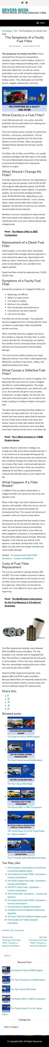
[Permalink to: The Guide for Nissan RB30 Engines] (21, 725)
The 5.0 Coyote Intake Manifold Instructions (26, 857)
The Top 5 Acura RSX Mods (20, 783)
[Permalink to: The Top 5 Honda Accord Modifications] (21, 749)
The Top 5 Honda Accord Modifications (24, 760)
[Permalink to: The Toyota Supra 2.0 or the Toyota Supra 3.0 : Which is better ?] (21, 819)
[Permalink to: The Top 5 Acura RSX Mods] (21, 772)
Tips (11, 930)
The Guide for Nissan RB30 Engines (23, 736)
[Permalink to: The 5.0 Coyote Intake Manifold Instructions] (21, 846)
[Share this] (7, 695)
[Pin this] (8, 702)
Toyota (34, 199)
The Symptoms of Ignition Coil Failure (24, 906)
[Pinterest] (22, 3)
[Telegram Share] (8, 705)
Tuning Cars (19, 930)
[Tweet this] (8, 699)
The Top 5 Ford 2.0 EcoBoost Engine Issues (27, 916)
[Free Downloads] (24, 11)
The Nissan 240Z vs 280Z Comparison (24, 807)
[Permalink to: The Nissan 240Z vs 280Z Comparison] (21, 796)
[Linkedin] (26, 3)
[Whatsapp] (8, 708)
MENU (42, 23)
